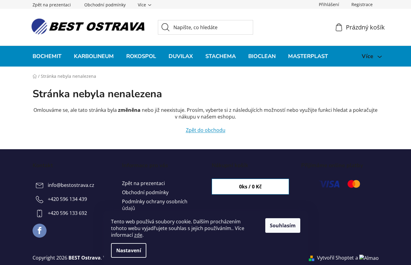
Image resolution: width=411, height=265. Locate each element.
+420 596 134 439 (67, 199)
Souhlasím (283, 225)
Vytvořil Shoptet (335, 257)
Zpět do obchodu (205, 130)
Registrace (362, 4)
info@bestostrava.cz (71, 185)
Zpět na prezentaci (52, 5)
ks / (250, 186)
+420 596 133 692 (67, 213)
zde (138, 235)
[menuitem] (47, 56)
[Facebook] (40, 231)
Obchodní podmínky (105, 5)
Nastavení (128, 250)
